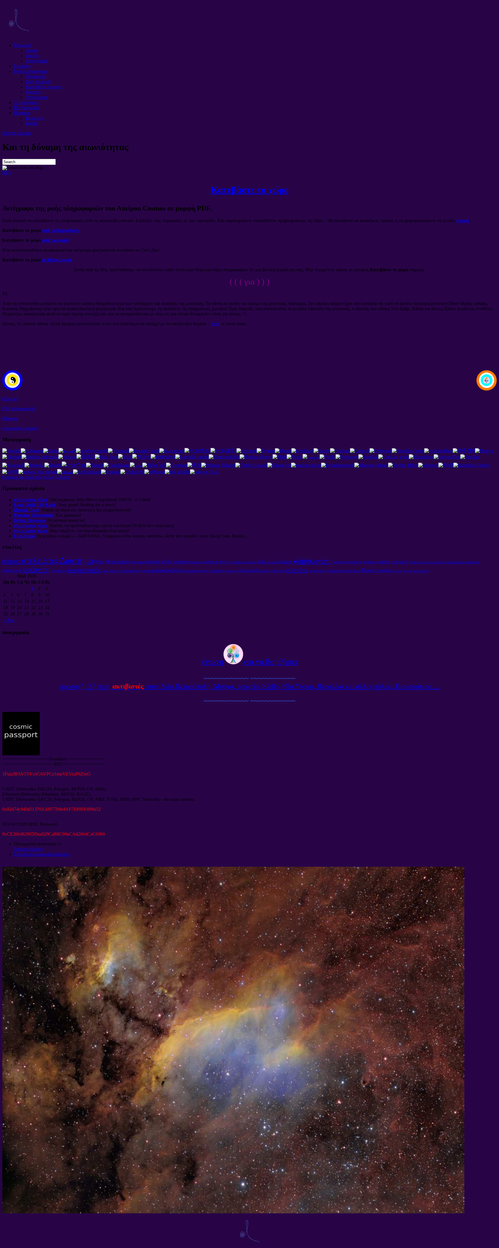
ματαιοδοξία (164, 570)
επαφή (31, 50)
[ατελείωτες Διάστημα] (18, 35)
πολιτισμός (317, 570)
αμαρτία (196, 562)
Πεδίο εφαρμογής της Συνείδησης (201, 571)
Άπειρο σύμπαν (16, 133)
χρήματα (210, 561)
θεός (99, 561)
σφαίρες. (231, 570)
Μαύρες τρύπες (377, 570)
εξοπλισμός (248, 570)
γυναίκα (250, 562)
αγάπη (323, 561)
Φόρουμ (33, 92)
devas (223, 561)
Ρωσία (31, 123)
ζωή (261, 561)
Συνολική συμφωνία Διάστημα (42, 854)
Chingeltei (334, 571)
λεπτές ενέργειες (272, 570)
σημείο (31, 55)
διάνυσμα (137, 562)
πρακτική (11, 570)
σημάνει (271, 562)
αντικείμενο (421, 570)
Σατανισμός (132, 571)
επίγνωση (399, 561)
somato (146, 571)
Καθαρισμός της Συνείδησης (427, 562)
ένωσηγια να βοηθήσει (249, 661)
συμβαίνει (59, 570)
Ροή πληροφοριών (30, 71)
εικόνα (397, 570)
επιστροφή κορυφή (19, 428)
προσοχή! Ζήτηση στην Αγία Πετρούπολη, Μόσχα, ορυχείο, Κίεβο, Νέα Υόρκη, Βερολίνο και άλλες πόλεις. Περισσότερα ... (249, 686)
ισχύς (166, 561)
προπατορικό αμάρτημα (462, 562)
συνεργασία (36, 60)
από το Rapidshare (60, 230)
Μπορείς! (22, 45)
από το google (55, 240)
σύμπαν (181, 561)
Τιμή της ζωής (38, 81)
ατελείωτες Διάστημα (57, 560)
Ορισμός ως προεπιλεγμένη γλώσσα (36, 477)
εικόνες (408, 570)
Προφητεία (35, 76)
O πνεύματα (36, 97)
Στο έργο (22, 66)
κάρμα (284, 561)
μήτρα (338, 562)
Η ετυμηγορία (27, 107)
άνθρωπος (371, 562)
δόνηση (151, 561)
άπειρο (11, 561)
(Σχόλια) (10, 398)
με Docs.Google (57, 259)
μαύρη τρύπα (351, 571)
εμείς (385, 561)
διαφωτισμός (84, 569)
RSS (6, 172)
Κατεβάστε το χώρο (43, 86)
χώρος (303, 560)
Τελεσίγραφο (26, 102)
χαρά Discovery (112, 570)
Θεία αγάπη (117, 561)
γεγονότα (297, 569)
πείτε (215, 323)
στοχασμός (353, 561)
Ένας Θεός (236, 562)
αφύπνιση (36, 569)
